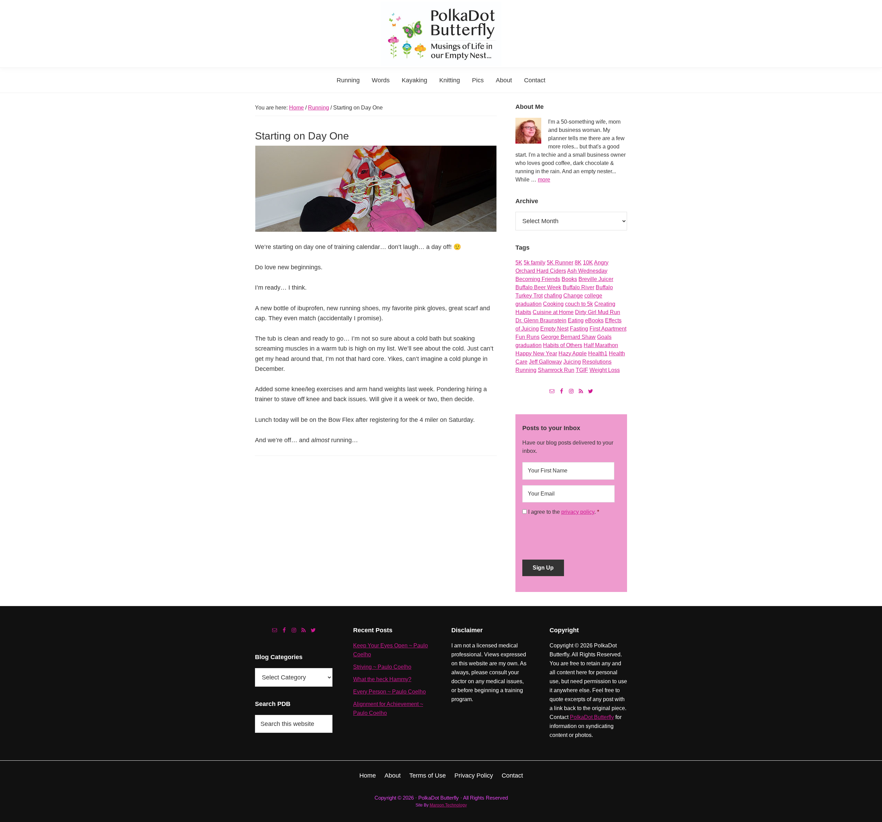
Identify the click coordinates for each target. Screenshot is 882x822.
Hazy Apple (572, 353)
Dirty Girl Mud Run (597, 312)
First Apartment (607, 329)
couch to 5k (579, 304)
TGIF (582, 370)
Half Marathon (601, 345)
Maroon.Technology (448, 805)
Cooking (553, 304)
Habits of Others (562, 345)
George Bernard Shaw (568, 337)
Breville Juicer (595, 279)
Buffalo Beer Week (538, 287)
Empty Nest (554, 329)
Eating (576, 320)
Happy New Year (536, 353)
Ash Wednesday (587, 271)
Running (525, 370)
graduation (528, 345)
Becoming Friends (537, 279)
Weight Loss (604, 370)
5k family (534, 263)
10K (588, 263)
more (544, 180)
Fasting (579, 329)
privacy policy (577, 512)
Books (569, 279)
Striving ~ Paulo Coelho (382, 667)
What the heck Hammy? (382, 679)
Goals (604, 337)
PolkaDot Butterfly (592, 717)
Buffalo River (578, 287)
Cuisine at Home (553, 312)
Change (573, 296)
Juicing (572, 362)
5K (518, 263)
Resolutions (597, 362)
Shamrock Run (556, 370)
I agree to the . (562, 512)
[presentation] (574, 535)
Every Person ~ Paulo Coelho (389, 692)
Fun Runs (527, 337)
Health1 (597, 353)
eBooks (594, 320)
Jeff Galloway (545, 362)
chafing (553, 296)
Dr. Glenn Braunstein (540, 320)
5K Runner (560, 263)
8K (578, 263)
